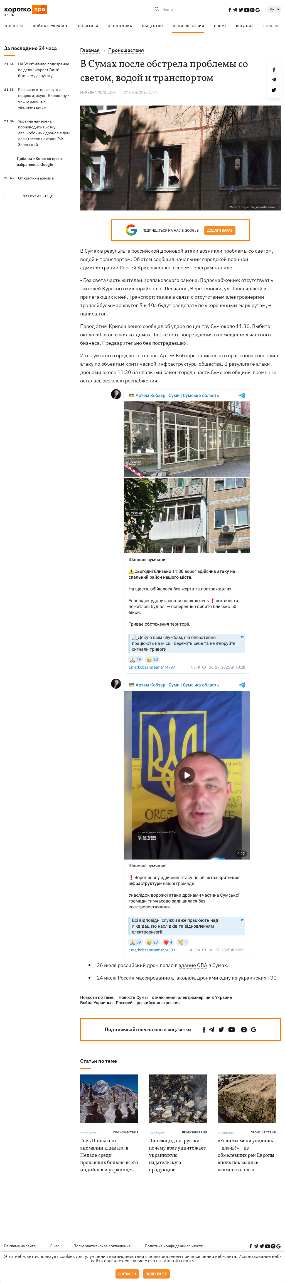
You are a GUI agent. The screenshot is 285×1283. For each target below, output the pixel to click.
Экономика (120, 26)
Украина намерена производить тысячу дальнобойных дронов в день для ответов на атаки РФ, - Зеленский (44, 133)
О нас (55, 1245)
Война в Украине (50, 26)
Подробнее (156, 1274)
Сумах (92, 251)
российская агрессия (158, 1002)
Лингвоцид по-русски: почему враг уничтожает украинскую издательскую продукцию (177, 1156)
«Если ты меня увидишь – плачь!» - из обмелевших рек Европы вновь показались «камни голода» (246, 1156)
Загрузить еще (38, 196)
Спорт (220, 26)
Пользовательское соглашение (102, 1245)
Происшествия (188, 26)
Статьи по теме (98, 1061)
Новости (14, 26)
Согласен (127, 1274)
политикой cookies (175, 1261)
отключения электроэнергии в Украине (192, 997)
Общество (152, 26)
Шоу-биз (245, 26)
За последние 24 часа (30, 48)
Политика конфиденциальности (174, 1245)
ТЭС (271, 978)
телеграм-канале (211, 267)
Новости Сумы (133, 997)
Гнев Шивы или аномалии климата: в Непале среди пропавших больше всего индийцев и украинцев (109, 1156)
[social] (229, 10)
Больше (271, 26)
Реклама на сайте (20, 1245)
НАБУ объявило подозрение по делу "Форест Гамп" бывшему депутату (43, 69)
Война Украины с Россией (106, 1002)
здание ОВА (193, 965)
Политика (88, 26)
